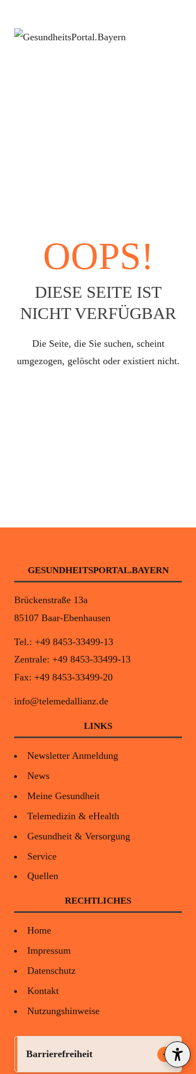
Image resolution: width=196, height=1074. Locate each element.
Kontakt (43, 990)
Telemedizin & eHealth (73, 816)
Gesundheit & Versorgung (78, 836)
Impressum (49, 950)
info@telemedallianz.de (61, 701)
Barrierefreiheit (59, 1053)
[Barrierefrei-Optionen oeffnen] (177, 1054)
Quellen (42, 875)
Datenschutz (51, 970)
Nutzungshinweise (63, 1010)
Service (42, 856)
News (38, 775)
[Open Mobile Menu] (172, 37)
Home (39, 930)
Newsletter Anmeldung (72, 755)
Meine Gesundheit (63, 795)
